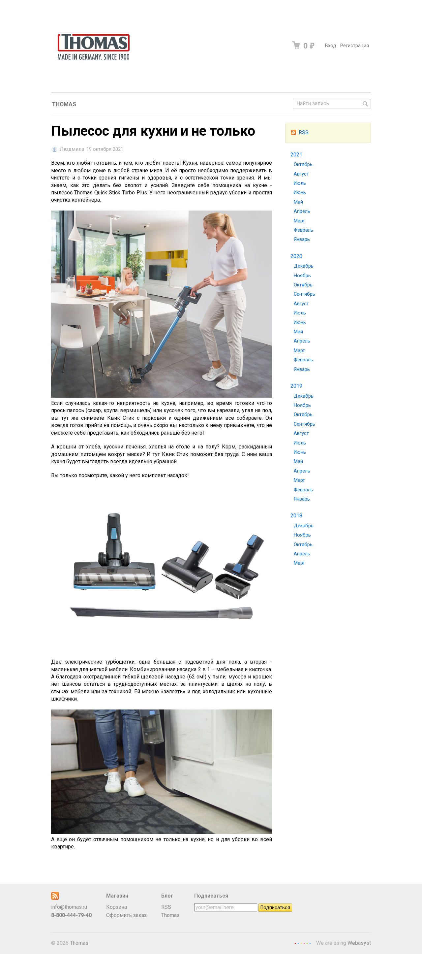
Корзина (116, 907)
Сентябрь (304, 294)
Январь (302, 239)
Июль (300, 183)
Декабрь (304, 266)
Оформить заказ (126, 915)
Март (299, 221)
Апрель (302, 211)
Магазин (117, 896)
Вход (330, 46)
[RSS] (55, 898)
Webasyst (359, 943)
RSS (304, 132)
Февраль (303, 230)
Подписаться (211, 896)
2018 (296, 515)
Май (298, 202)
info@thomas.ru (69, 907)
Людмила (72, 149)
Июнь (300, 192)
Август (301, 174)
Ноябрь (302, 276)
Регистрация (354, 46)
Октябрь (303, 164)
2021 (296, 154)
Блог (167, 896)
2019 (296, 386)
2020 (296, 256)
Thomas (64, 104)
